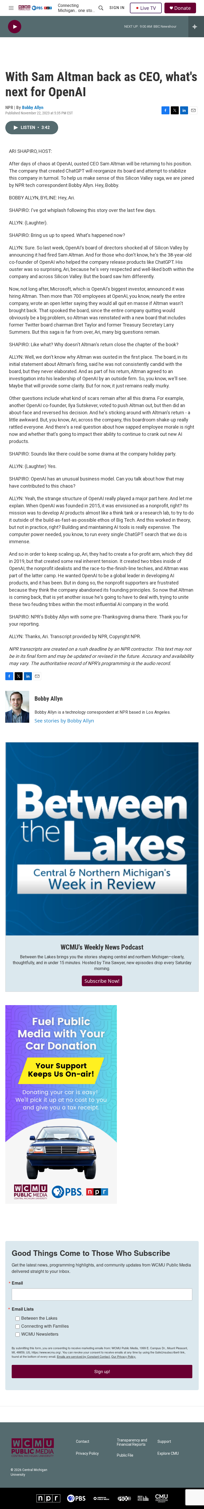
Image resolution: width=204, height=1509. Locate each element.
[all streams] (196, 26)
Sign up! (102, 1371)
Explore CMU (168, 1454)
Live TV (148, 8)
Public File (125, 1455)
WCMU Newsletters (39, 1334)
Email (17, 1283)
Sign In (117, 8)
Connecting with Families (45, 1326)
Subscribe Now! (102, 981)
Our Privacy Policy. (123, 1356)
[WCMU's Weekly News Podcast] (102, 838)
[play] (14, 27)
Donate (182, 8)
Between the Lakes (39, 1318)
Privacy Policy (87, 1454)
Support (164, 1442)
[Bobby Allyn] (17, 707)
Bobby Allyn (32, 107)
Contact (82, 1442)
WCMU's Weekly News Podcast (102, 947)
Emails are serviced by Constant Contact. (83, 1356)
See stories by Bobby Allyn (64, 720)
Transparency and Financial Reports (132, 1442)
